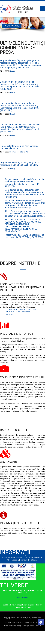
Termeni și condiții (15, 626)
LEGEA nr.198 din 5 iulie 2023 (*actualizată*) (22, 309)
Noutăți (12, 71)
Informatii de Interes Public (19, 152)
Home (6, 626)
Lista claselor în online (11, 622)
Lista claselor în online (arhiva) (30, 622)
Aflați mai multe (12, 27)
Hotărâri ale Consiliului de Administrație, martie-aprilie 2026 (19, 147)
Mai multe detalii (22, 597)
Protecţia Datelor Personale (32, 626)
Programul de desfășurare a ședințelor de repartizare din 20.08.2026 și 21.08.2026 (19, 163)
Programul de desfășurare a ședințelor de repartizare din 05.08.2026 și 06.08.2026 (24, 236)
